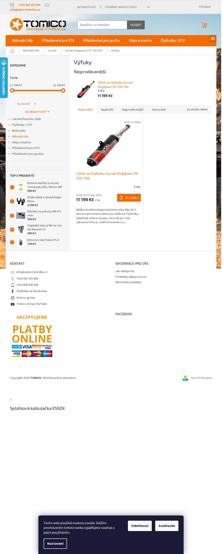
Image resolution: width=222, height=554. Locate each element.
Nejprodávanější (132, 110)
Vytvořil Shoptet (201, 378)
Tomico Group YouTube (31, 304)
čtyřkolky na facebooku (31, 291)
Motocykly (19, 131)
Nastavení (55, 543)
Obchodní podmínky (128, 282)
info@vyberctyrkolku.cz (31, 272)
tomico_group (25, 298)
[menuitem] (22, 40)
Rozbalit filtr (35, 112)
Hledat (136, 25)
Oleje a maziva (21, 142)
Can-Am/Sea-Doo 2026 (26, 119)
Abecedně (159, 110)
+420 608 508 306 (27, 285)
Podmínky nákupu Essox (121, 7)
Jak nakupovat (86, 7)
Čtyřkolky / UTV (22, 125)
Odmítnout (140, 525)
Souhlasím (166, 525)
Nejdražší (107, 110)
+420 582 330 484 (27, 278)
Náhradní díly (20, 136)
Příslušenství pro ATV (26, 148)
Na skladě (26, 104)
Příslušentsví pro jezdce (28, 154)
